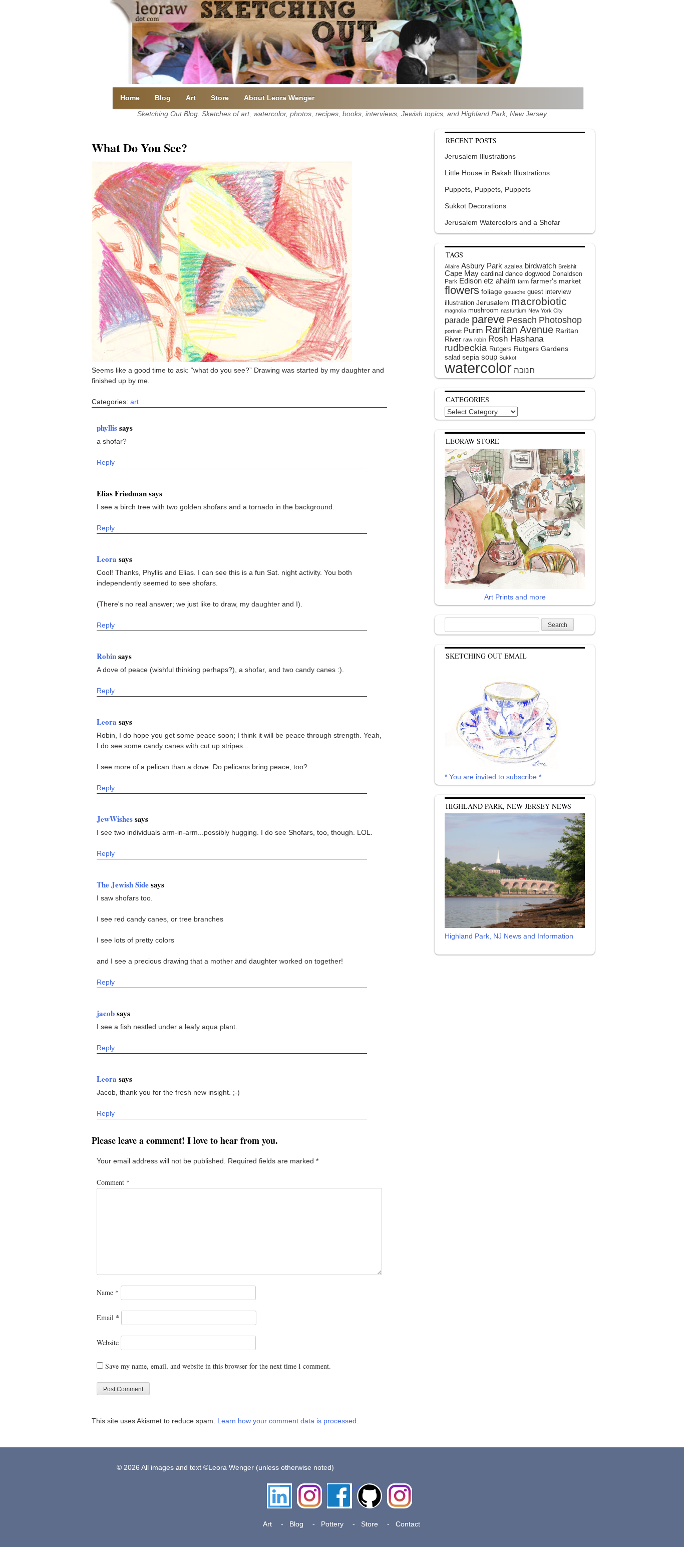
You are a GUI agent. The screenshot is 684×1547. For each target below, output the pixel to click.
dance (514, 273)
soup (489, 357)
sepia (470, 357)
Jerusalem (492, 302)
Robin (107, 656)
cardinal (492, 273)
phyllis (108, 427)
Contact (408, 1524)
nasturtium (513, 310)
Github (367, 1488)
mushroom (483, 310)
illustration (459, 302)
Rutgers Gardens (541, 349)
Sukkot (507, 358)
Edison (470, 280)
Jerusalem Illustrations (480, 156)
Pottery (332, 1524)
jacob (107, 1013)
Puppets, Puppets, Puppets (488, 189)
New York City (545, 310)
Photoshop (560, 320)
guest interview (549, 291)
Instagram (309, 1488)
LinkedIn (279, 1488)
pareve (488, 319)
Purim (473, 330)
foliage (491, 291)
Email (108, 1317)
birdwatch (540, 265)
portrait (453, 331)
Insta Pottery (398, 1493)
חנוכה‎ (524, 370)
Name (108, 1292)
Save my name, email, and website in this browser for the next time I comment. (218, 1366)
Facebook (339, 1488)
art (134, 402)
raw (467, 340)
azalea (513, 266)
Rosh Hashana (515, 339)
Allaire (452, 266)
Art (191, 98)
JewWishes (116, 818)
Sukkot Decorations (475, 206)
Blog (163, 98)
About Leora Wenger (279, 98)
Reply (106, 462)
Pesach (522, 320)
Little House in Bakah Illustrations (497, 173)
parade (457, 320)
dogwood (537, 273)
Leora (108, 558)
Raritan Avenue (519, 329)
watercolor (478, 368)
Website (108, 1342)
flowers (462, 290)
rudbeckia (466, 347)
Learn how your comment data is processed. (288, 1421)
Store (220, 98)
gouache (514, 292)
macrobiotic (539, 301)
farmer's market (556, 281)
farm (523, 281)
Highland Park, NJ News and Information (509, 936)
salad (452, 357)
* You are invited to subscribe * (493, 777)
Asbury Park (481, 265)
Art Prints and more (515, 597)
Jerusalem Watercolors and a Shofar (502, 222)
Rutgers (500, 349)
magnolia (455, 310)
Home (130, 98)
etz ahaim (500, 281)
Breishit (567, 266)
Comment (113, 1182)
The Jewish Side (124, 884)
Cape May (462, 273)
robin (480, 340)
